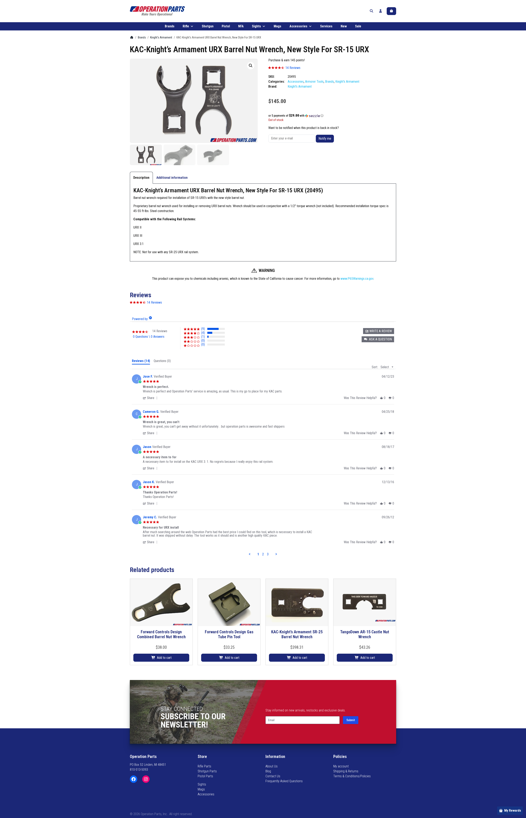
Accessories (298, 26)
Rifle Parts (204, 766)
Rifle (186, 26)
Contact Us (272, 776)
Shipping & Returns (345, 771)
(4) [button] (203, 332)
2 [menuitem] (263, 554)
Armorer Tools (314, 82)
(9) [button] (203, 329)
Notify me (324, 138)
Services (326, 26)
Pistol (226, 26)
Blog (268, 771)
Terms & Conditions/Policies (352, 776)
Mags (277, 26)
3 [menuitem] (268, 554)
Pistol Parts (205, 776)
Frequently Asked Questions (284, 781)
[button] (250, 65)
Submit (350, 720)
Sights (256, 26)
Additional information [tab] (172, 178)
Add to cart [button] (164, 658)
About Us (271, 766)
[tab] (141, 361)
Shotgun (207, 26)
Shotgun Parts (207, 771)
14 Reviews (292, 68)
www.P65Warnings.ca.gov (356, 279)
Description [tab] (141, 178)
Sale (358, 26)
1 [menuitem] (258, 554)
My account (341, 766)
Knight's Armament (161, 37)
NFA (241, 26)
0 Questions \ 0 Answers (148, 337)
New (344, 26)
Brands (169, 26)
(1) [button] (203, 336)
